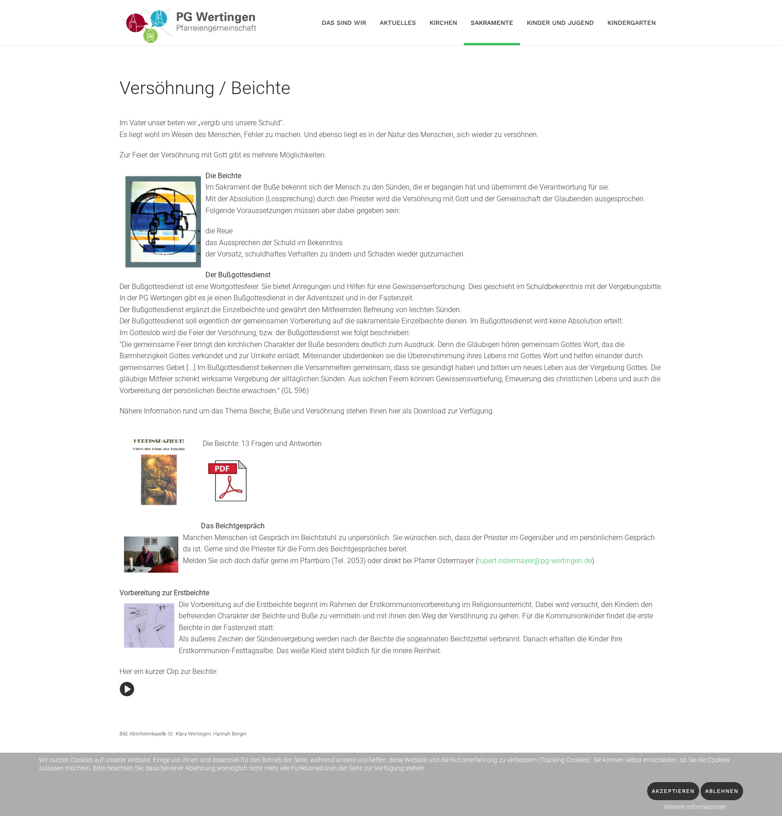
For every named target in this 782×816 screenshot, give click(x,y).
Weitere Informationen (694, 807)
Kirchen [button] (443, 22)
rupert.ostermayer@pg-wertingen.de (535, 560)
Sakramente (492, 22)
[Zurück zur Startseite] (190, 22)
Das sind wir (344, 22)
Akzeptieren (673, 791)
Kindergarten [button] (631, 22)
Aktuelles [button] (398, 22)
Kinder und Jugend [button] (560, 22)
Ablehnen (722, 791)
